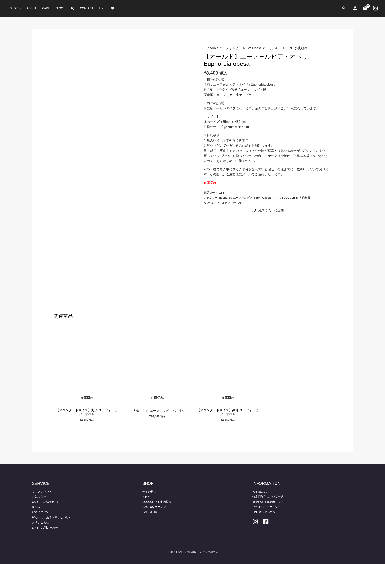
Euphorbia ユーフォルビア (223, 48)
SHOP (14, 8)
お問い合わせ (40, 522)
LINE (102, 8)
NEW (247, 48)
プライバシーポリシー (266, 506)
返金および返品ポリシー (267, 501)
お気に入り (39, 496)
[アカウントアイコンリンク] (355, 8)
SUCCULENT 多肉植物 (291, 48)
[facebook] (266, 521)
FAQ (71, 8)
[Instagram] (375, 8)
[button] (19, 8)
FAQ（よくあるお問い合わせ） (51, 517)
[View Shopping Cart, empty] (365, 8)
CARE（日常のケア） (45, 501)
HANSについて (261, 491)
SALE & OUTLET (153, 512)
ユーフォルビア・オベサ (226, 202)
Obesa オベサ (262, 48)
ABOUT (31, 8)
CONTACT (86, 8)
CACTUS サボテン (154, 506)
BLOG (59, 8)
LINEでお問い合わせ (45, 527)
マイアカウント (42, 491)
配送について (40, 512)
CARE (46, 8)
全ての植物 (149, 491)
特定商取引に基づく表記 (267, 496)
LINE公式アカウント (265, 512)
